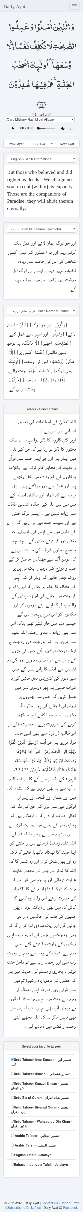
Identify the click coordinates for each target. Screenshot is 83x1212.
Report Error (70, 1203)
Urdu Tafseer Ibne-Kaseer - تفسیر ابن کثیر (41, 1061)
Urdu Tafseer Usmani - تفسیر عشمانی (42, 1073)
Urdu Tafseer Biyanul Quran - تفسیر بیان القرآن (39, 1109)
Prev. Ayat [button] (16, 144)
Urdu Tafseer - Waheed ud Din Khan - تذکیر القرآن (41, 1123)
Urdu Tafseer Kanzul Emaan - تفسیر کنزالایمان (39, 1085)
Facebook (70, 1207)
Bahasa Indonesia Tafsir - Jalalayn (41, 1164)
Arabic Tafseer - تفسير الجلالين (36, 1135)
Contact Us (50, 1203)
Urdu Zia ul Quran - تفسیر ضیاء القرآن (41, 1097)
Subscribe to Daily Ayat (24, 1207)
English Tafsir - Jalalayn (33, 1154)
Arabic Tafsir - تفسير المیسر (35, 1145)
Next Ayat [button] (67, 144)
